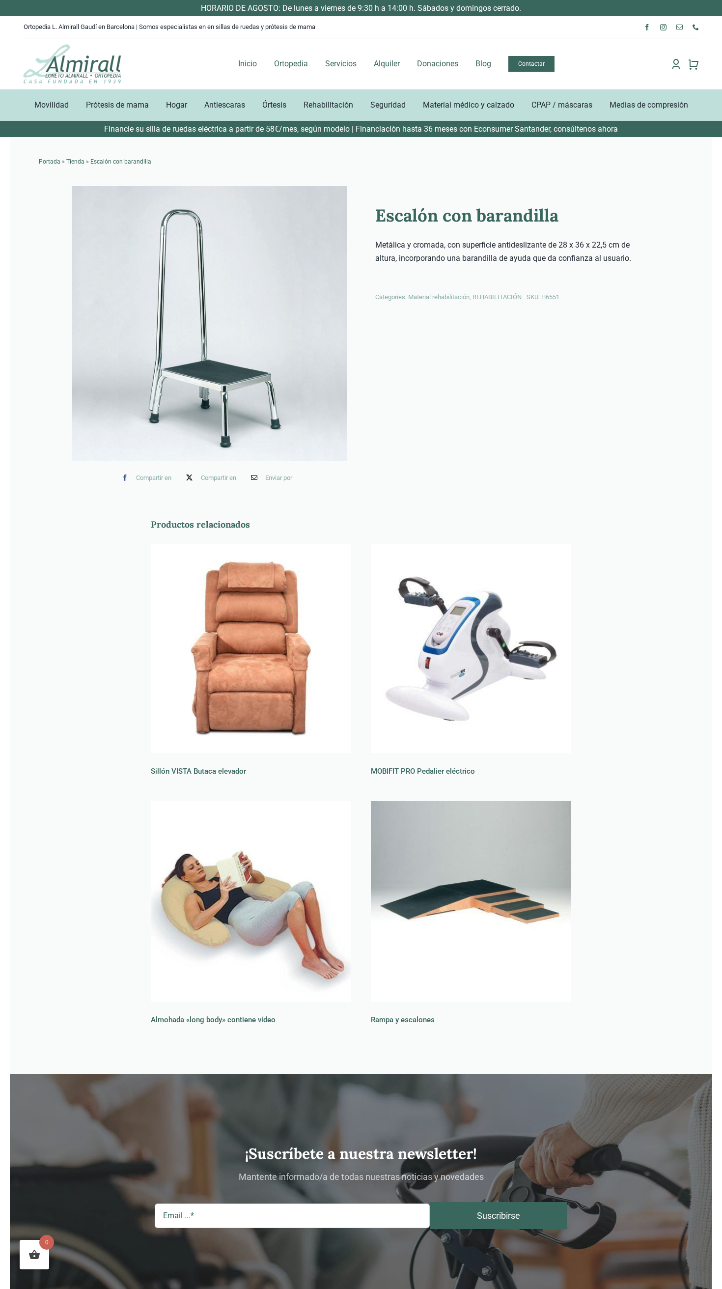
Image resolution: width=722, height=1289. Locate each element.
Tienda (75, 161)
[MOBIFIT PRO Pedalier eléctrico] (471, 648)
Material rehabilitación (439, 297)
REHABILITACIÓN (497, 297)
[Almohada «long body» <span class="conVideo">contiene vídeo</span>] (251, 901)
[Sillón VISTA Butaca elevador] (251, 648)
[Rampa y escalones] (471, 901)
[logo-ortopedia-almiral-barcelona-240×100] (72, 47)
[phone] (696, 27)
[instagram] (663, 27)
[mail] (679, 27)
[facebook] (647, 27)
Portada (49, 161)
